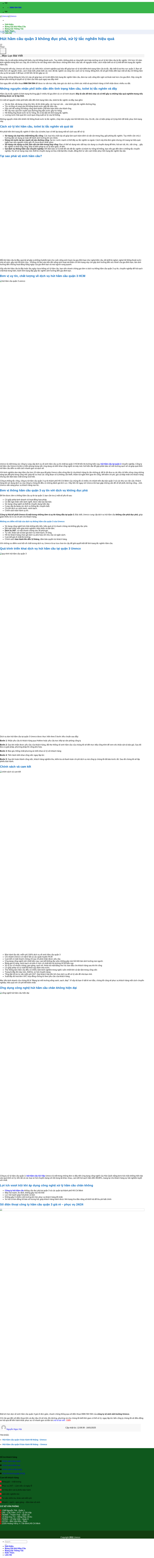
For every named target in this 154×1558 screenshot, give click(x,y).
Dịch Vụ (13, 32)
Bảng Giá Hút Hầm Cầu (15, 27)
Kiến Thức (9, 1553)
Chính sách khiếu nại (11, 1465)
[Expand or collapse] (1, 56)
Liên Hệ (8, 33)
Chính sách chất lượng (12, 1469)
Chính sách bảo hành (11, 1461)
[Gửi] (6, 1544)
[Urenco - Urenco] (8, 16)
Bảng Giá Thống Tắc (14, 29)
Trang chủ (4, 32)
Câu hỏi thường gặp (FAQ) (13, 1473)
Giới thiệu (9, 24)
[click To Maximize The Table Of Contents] (3, 51)
